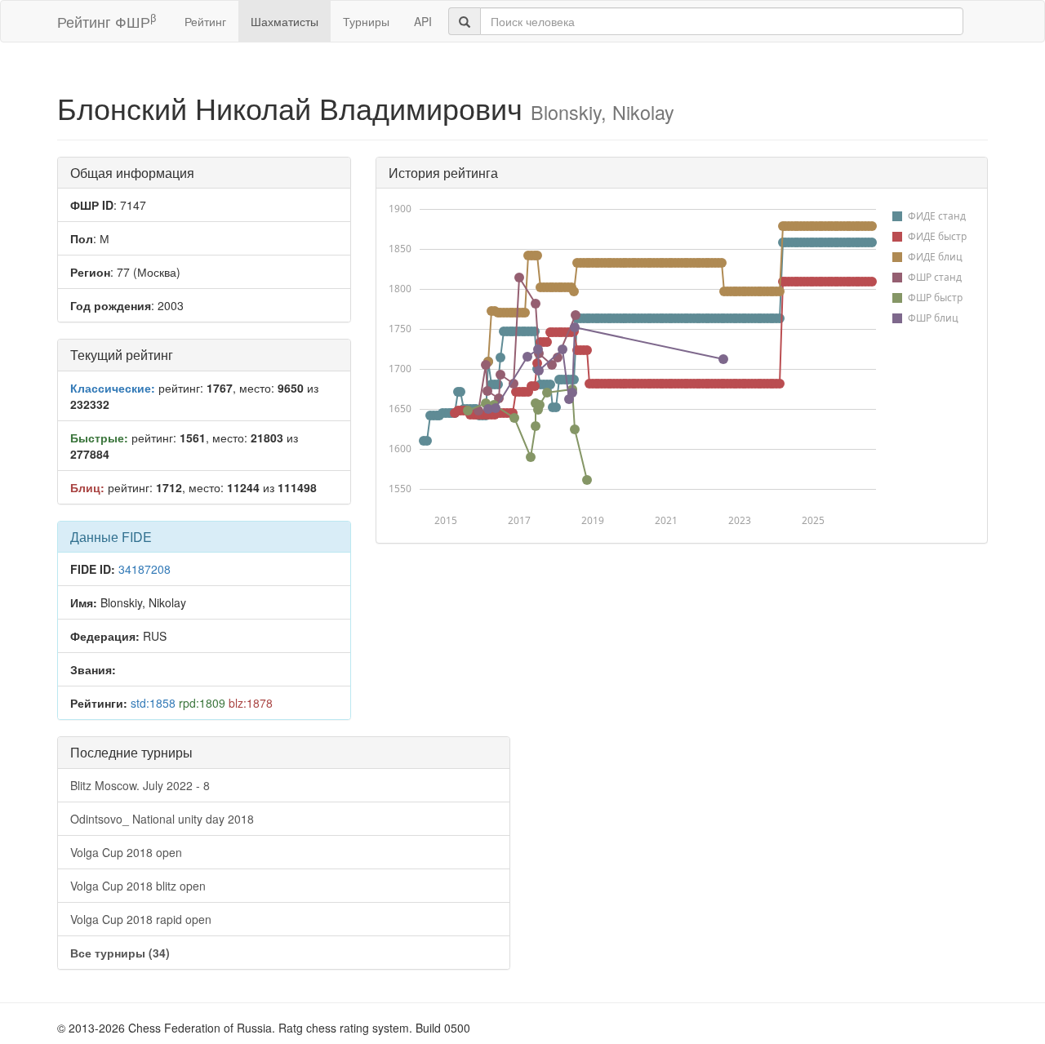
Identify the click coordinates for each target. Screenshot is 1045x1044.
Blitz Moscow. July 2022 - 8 (140, 785)
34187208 (144, 569)
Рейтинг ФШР (106, 21)
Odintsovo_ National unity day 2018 (162, 819)
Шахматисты (284, 21)
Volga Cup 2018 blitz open (138, 885)
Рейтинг (205, 21)
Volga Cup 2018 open (126, 852)
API (423, 21)
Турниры (366, 21)
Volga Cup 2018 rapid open (140, 919)
